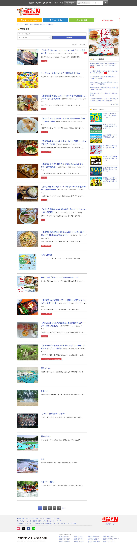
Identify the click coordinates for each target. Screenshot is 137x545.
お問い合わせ (47, 521)
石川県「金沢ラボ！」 (64, 541)
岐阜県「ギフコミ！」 (93, 538)
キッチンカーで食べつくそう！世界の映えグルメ (61, 73)
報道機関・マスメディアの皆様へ (55, 523)
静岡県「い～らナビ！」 (109, 539)
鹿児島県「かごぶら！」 (80, 541)
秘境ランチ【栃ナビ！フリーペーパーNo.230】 (60, 277)
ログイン (38, 3)
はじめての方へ (48, 3)
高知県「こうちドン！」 (109, 541)
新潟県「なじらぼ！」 (79, 538)
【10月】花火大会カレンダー (53, 414)
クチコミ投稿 (70, 3)
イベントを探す (57, 20)
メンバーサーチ (59, 3)
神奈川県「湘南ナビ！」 (94, 539)
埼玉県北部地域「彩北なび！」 (94, 542)
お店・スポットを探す (31, 20)
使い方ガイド (21, 521)
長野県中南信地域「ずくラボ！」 (111, 538)
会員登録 (32, 3)
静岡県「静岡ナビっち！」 (94, 536)
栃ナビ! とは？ (111, 524)
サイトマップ (57, 521)
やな (43, 459)
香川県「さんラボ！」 (79, 539)
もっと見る (114, 104)
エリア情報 (83, 20)
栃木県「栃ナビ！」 (64, 536)
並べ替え (84, 44)
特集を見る (109, 20)
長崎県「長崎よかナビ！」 (109, 536)
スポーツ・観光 (47, 482)
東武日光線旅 (46, 255)
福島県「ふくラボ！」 (64, 538)
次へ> (64, 508)
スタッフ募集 (72, 523)
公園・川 (44, 391)
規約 (39, 521)
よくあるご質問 (32, 521)
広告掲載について (22, 523)
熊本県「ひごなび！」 (79, 536)
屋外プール (45, 436)
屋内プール (45, 368)
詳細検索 (69, 37)
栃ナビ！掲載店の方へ (37, 523)
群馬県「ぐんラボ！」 (64, 539)
